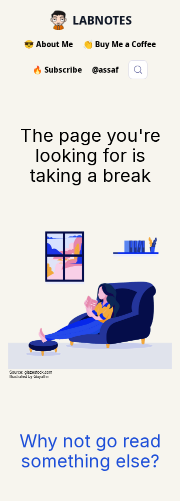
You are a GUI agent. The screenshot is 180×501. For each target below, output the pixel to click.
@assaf (105, 69)
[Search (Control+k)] (138, 69)
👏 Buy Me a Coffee (119, 44)
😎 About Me (48, 44)
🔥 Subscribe (57, 69)
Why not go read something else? (90, 451)
